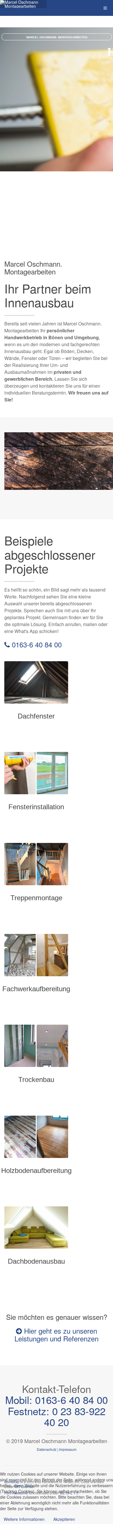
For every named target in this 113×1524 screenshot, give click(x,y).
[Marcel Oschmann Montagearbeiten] (23, 4)
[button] (4, 176)
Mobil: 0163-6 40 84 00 (56, 1399)
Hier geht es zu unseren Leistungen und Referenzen (56, 1335)
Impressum (67, 1449)
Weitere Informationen (24, 1519)
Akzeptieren (64, 1519)
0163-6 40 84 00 (36, 644)
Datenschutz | (47, 1449)
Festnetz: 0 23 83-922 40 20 (56, 1416)
